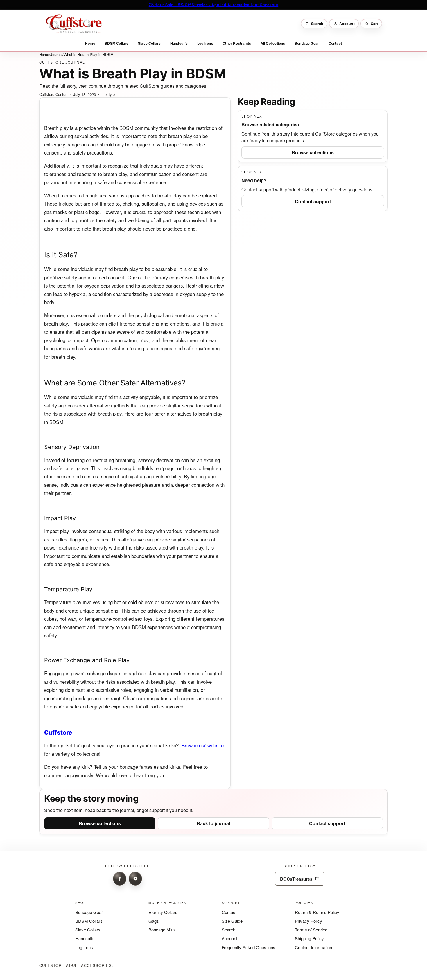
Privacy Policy (308, 921)
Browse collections (313, 152)
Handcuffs (179, 43)
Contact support (313, 201)
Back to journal (213, 823)
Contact (335, 43)
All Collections (273, 43)
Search (228, 929)
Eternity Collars (162, 912)
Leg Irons (205, 43)
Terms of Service (311, 929)
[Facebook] (119, 878)
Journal (56, 54)
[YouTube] (135, 878)
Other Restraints (237, 43)
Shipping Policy (309, 938)
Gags (153, 921)
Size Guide (232, 921)
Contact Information (313, 947)
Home (90, 43)
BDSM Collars (116, 43)
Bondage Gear (307, 43)
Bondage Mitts (162, 929)
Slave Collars (149, 43)
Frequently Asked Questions (248, 947)
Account (229, 938)
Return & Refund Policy (317, 912)
